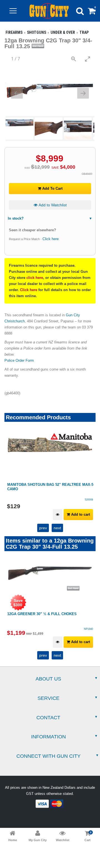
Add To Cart (51, 188)
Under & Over (63, 32)
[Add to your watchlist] (57, 514)
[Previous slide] (17, 93)
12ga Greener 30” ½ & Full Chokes (42, 614)
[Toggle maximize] (87, 58)
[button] (13, 11)
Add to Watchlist (52, 205)
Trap (84, 32)
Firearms (14, 32)
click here (34, 278)
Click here (50, 239)
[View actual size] (74, 58)
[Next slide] (83, 93)
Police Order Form (19, 360)
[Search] (80, 11)
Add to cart (80, 514)
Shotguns (36, 32)
